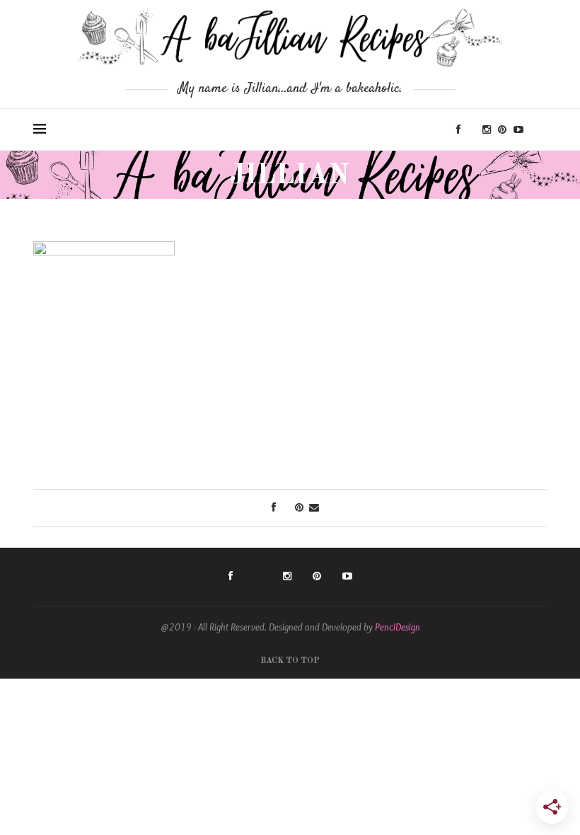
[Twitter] (471, 129)
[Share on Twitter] (285, 507)
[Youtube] (518, 129)
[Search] (540, 129)
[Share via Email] (314, 507)
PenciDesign (397, 627)
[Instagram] (486, 129)
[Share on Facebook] (274, 507)
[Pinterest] (502, 129)
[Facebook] (458, 129)
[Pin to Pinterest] (299, 507)
